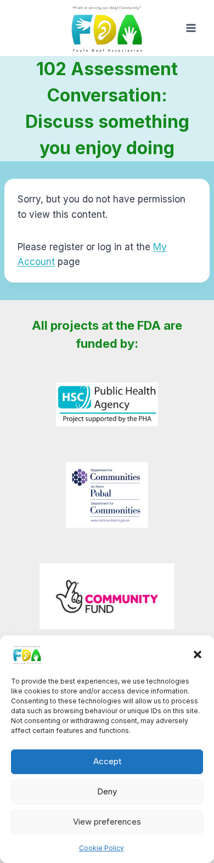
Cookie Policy (101, 848)
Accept (107, 761)
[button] (197, 654)
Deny (107, 791)
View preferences (107, 821)
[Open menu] (191, 28)
